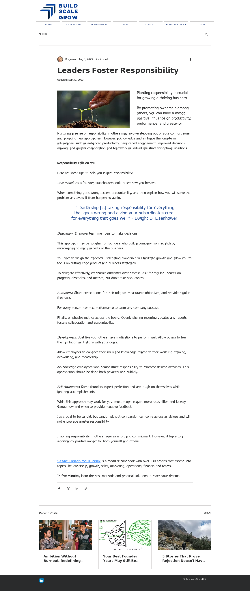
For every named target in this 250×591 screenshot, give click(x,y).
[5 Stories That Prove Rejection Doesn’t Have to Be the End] (184, 535)
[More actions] (190, 59)
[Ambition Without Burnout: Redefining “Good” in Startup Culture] (65, 535)
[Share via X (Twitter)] (68, 488)
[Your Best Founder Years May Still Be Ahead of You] (125, 535)
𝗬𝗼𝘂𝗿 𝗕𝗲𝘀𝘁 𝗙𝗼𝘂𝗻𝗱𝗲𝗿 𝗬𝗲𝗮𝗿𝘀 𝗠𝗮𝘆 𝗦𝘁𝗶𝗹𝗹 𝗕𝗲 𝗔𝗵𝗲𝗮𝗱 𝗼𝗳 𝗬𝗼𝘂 (120, 558)
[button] (206, 34)
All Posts (43, 34)
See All (207, 513)
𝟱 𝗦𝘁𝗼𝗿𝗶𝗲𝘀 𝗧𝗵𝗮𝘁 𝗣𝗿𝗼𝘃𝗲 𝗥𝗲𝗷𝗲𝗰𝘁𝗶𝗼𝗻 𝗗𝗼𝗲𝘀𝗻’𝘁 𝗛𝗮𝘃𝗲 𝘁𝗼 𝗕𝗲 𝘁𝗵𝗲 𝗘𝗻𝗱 (183, 558)
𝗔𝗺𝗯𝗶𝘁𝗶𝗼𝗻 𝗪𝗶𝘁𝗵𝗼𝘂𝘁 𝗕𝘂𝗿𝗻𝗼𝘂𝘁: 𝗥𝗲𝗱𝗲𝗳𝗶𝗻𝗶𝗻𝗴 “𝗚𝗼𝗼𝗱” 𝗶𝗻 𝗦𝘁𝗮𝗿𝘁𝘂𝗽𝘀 (62, 558)
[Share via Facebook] (59, 488)
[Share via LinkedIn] (77, 488)
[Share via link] (86, 488)
